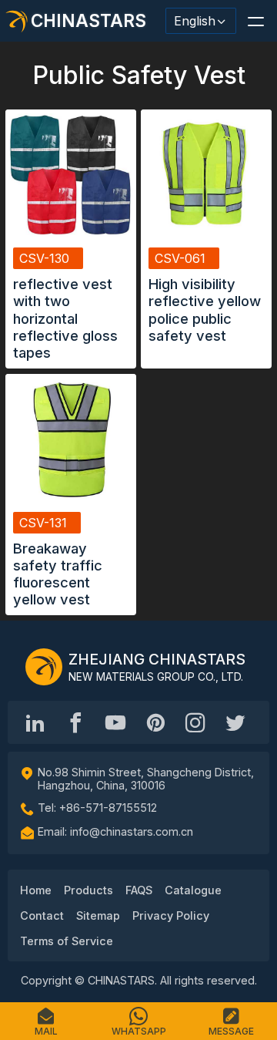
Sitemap (98, 915)
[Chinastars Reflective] (115, 722)
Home (36, 890)
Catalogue (193, 890)
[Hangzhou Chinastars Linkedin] (35, 722)
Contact (42, 915)
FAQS (138, 890)
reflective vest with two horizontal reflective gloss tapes (65, 317)
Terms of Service (66, 940)
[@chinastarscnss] (75, 722)
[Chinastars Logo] (43, 666)
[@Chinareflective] (235, 722)
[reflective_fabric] (195, 722)
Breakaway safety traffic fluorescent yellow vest (57, 574)
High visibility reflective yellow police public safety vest (205, 309)
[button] (255, 21)
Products (88, 890)
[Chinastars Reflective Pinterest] (155, 722)
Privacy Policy (170, 915)
